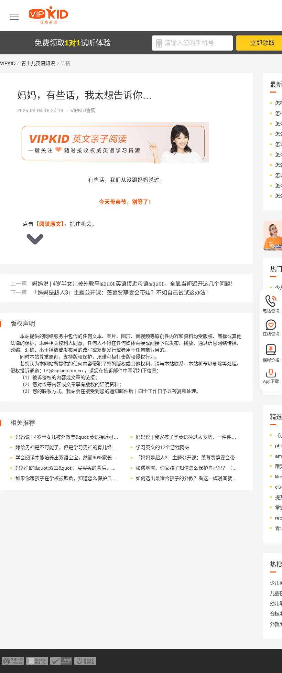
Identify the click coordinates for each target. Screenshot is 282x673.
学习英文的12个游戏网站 (162, 447)
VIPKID (7, 63)
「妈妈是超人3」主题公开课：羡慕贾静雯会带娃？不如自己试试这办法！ (121, 293)
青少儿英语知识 (38, 63)
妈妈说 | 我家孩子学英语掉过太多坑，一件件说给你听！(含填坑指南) (188, 437)
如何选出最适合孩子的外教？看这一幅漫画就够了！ (188, 478)
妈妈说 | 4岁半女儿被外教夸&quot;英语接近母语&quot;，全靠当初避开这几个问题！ (134, 284)
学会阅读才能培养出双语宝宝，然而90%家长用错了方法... (67, 457)
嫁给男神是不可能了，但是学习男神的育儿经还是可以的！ (67, 447)
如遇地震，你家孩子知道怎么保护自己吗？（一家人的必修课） (188, 468)
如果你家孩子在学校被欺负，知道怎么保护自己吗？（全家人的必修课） (67, 478)
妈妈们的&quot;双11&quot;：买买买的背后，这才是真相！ (67, 468)
